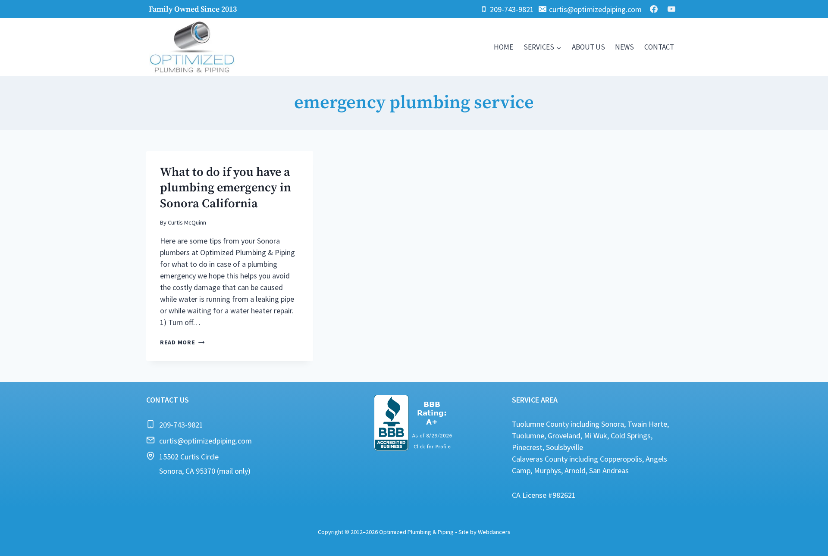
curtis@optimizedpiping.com (205, 441)
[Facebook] (654, 9)
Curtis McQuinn (187, 222)
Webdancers (494, 532)
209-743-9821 (181, 425)
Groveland (564, 435)
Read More (182, 342)
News (624, 47)
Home (503, 47)
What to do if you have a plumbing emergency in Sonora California (225, 188)
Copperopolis (621, 459)
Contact (659, 47)
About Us (588, 47)
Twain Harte (647, 424)
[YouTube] (671, 9)
